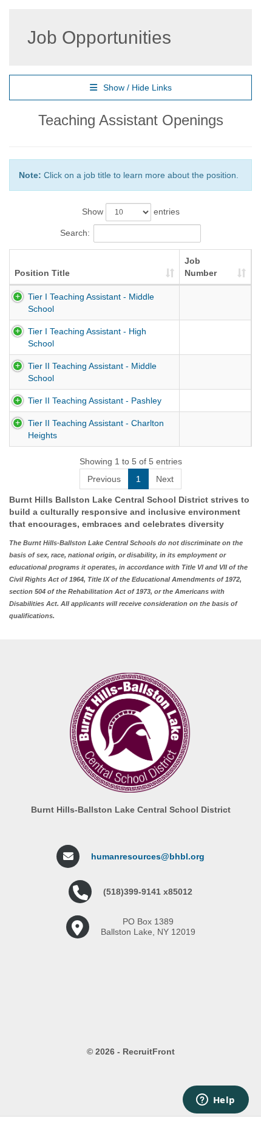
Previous (104, 479)
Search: (75, 233)
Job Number (201, 267)
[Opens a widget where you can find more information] (215, 1101)
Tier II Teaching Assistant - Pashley (94, 400)
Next (165, 479)
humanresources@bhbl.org (148, 856)
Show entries (131, 211)
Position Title (42, 273)
